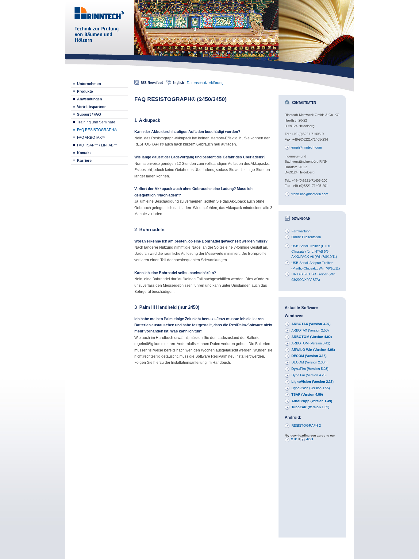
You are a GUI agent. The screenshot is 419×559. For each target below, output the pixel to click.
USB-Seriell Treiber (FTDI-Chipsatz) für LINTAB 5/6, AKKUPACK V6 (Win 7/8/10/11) (314, 251)
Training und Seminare (96, 122)
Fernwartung (300, 231)
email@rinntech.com (306, 147)
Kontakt (84, 153)
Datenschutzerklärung (205, 83)
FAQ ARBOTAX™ (91, 137)
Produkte (85, 91)
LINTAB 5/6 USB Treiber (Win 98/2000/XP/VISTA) (313, 276)
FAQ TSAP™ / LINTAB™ (97, 145)
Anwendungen (89, 99)
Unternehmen (89, 84)
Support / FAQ (89, 114)
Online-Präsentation (306, 237)
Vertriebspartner (91, 107)
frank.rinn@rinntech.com (309, 194)
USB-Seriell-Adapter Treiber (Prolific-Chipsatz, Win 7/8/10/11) (315, 265)
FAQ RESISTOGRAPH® (97, 130)
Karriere (84, 160)
